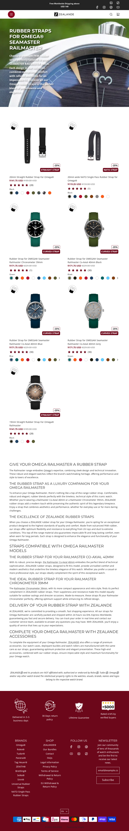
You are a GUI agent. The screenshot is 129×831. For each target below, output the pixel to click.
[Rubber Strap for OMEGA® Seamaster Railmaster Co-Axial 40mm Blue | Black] (38, 359)
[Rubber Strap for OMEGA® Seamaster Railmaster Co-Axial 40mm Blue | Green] (16, 359)
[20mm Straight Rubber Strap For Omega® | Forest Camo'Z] (38, 192)
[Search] (111, 14)
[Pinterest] (111, 7)
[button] (59, 278)
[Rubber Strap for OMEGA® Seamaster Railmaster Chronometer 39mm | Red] (27, 278)
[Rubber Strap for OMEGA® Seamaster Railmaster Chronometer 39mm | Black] (16, 278)
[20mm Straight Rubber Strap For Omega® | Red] (27, 192)
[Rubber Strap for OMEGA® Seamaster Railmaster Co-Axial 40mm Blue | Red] (27, 359)
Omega (47, 470)
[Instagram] (104, 7)
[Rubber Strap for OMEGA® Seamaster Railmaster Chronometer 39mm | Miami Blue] (44, 278)
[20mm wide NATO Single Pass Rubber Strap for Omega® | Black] (69, 196)
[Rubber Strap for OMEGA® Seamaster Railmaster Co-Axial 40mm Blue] (35, 310)
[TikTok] (118, 2)
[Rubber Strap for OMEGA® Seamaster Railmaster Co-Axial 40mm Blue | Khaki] (55, 359)
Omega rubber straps (22, 84)
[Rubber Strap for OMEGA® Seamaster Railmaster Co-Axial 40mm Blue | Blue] (11, 359)
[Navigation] (11, 14)
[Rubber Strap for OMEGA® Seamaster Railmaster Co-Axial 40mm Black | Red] (86, 278)
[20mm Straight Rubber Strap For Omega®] (35, 147)
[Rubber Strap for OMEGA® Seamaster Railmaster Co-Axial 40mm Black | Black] (75, 278)
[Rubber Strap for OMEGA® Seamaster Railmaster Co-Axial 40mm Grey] (94, 310)
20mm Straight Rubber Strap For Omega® (31, 177)
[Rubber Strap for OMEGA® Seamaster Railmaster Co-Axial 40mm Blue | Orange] (22, 359)
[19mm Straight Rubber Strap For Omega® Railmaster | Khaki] (33, 441)
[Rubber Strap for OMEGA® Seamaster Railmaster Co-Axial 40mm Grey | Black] (91, 359)
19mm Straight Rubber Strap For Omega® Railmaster (31, 423)
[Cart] (118, 14)
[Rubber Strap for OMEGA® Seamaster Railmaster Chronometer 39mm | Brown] (49, 278)
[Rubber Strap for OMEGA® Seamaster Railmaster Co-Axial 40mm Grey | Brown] (107, 359)
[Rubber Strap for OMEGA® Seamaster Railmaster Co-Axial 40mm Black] (94, 229)
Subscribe (108, 780)
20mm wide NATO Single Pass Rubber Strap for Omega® (93, 179)
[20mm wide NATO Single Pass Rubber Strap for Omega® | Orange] (102, 196)
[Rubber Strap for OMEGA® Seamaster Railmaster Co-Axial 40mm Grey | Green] (69, 359)
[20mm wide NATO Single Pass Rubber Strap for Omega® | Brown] (91, 196)
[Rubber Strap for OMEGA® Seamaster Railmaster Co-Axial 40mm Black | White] (97, 278)
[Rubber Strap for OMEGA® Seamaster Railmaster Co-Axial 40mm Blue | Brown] (49, 359)
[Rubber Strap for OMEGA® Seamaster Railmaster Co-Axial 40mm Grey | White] (86, 359)
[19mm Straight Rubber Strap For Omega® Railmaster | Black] (11, 441)
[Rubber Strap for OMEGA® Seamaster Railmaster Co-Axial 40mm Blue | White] (33, 359)
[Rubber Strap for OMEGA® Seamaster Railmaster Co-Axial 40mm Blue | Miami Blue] (44, 359)
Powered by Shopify (75, 827)
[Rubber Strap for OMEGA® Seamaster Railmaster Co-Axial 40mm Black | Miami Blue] (107, 278)
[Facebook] (97, 7)
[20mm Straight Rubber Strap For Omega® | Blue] (16, 192)
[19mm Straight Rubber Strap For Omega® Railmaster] (35, 392)
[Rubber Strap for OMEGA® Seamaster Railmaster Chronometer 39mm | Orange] (22, 278)
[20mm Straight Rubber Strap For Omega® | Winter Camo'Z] (44, 192)
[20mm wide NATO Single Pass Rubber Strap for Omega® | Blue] (75, 196)
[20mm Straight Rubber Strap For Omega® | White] (22, 192)
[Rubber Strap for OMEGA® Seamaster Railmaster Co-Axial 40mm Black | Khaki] (69, 278)
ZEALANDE (73, 642)
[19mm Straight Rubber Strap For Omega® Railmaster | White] (22, 441)
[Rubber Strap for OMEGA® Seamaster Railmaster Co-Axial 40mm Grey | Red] (80, 359)
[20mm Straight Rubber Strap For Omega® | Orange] (49, 192)
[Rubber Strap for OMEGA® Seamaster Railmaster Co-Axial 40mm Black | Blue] (91, 278)
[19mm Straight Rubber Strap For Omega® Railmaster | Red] (27, 441)
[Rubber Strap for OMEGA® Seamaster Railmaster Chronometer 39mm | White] (33, 278)
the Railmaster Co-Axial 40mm (59, 562)
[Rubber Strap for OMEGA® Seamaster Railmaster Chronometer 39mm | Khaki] (55, 278)
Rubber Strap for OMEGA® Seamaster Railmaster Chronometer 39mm (29, 260)
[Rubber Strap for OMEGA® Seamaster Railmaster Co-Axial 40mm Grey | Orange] (75, 359)
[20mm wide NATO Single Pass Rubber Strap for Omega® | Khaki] (86, 196)
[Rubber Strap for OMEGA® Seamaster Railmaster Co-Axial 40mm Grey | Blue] (97, 359)
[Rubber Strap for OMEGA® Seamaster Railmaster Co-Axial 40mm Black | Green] (102, 278)
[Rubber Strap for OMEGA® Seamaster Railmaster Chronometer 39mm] (35, 229)
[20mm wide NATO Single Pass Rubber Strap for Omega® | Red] (80, 196)
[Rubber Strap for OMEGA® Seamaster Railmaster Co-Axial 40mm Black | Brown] (113, 278)
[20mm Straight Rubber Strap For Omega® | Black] (11, 192)
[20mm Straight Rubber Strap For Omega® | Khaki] (33, 192)
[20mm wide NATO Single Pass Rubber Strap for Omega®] (94, 147)
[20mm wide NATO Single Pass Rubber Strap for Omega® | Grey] (97, 196)
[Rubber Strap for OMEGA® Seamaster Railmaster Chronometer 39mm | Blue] (38, 278)
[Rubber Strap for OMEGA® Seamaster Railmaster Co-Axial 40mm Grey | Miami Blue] (102, 359)
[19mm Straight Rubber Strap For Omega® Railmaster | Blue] (16, 441)
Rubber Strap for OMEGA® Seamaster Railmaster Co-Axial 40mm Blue (29, 342)
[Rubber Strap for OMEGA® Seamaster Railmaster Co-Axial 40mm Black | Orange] (80, 278)
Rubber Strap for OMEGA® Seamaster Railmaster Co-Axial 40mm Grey (88, 342)
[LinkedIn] (111, 2)
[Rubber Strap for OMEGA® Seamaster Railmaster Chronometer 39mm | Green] (11, 278)
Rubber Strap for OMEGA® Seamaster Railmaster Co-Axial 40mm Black (88, 260)
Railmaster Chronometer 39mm (30, 588)
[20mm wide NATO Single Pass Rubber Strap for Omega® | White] (107, 196)
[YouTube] (118, 7)
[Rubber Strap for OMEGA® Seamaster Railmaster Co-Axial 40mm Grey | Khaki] (113, 359)
